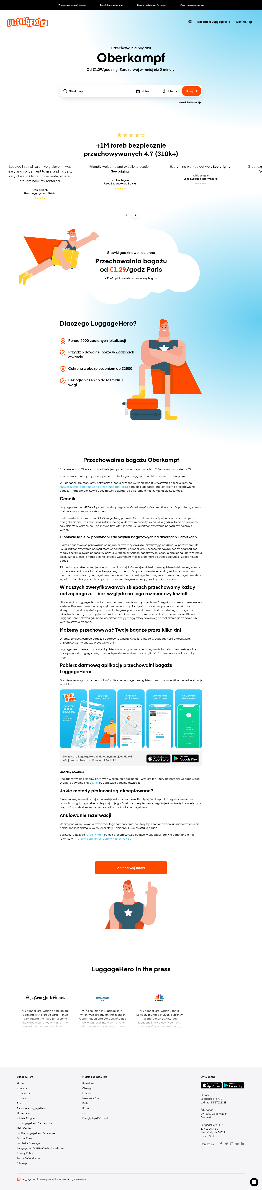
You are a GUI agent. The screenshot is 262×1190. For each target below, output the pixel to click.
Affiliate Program (26, 1118)
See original (120, 171)
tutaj (95, 782)
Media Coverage (30, 1143)
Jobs (24, 1098)
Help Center (24, 1128)
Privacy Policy (25, 1153)
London (86, 1093)
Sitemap (22, 1163)
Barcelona (88, 1083)
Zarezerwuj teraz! (131, 867)
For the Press (24, 1138)
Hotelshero (23, 1113)
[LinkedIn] (242, 1144)
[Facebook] (221, 1144)
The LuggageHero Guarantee (38, 1133)
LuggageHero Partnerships (36, 1123)
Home (20, 1083)
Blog (19, 1103)
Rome (85, 1108)
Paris (85, 1103)
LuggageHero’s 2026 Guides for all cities (41, 1148)
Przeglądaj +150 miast (95, 1118)
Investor (25, 1093)
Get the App (244, 22)
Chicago (87, 1088)
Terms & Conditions (28, 1158)
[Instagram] (232, 1144)
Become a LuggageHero (213, 22)
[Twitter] (226, 1144)
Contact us (207, 1144)
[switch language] (190, 21)
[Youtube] (237, 1144)
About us (22, 1088)
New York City (90, 1098)
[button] (254, 1182)
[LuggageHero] (27, 26)
